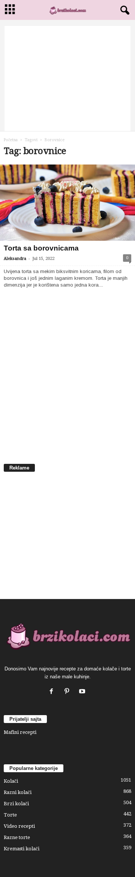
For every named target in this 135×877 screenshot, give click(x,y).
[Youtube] (83, 692)
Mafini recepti (20, 732)
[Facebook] (53, 692)
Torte (10, 815)
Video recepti (19, 826)
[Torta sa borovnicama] (67, 203)
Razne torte (17, 837)
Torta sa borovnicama (41, 248)
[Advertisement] (67, 78)
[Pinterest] (68, 692)
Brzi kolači (16, 803)
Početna (11, 140)
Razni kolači (18, 792)
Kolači (11, 781)
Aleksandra (15, 258)
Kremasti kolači (21, 848)
